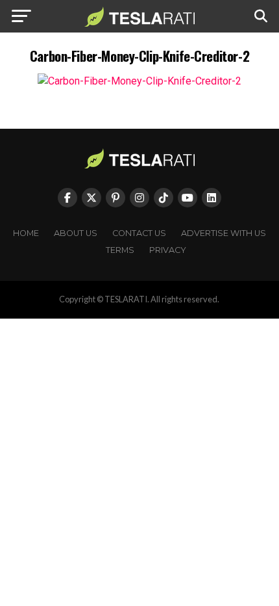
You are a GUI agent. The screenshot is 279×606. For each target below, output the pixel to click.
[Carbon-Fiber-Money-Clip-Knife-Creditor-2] (139, 81)
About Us (75, 233)
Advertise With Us (223, 233)
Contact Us (139, 233)
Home (26, 233)
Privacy (167, 250)
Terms (120, 250)
